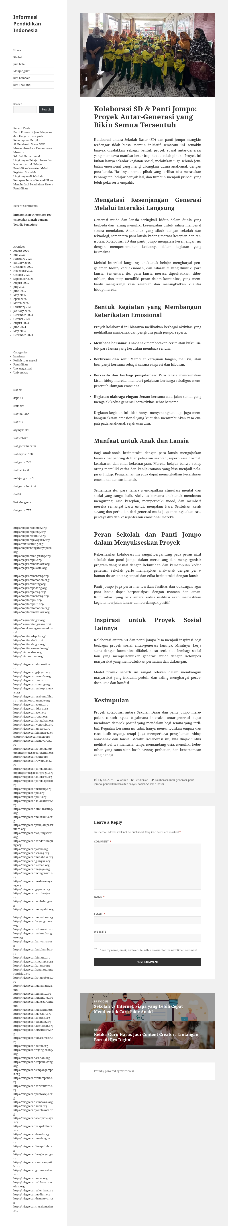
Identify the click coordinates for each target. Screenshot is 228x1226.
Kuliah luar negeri (25, 360)
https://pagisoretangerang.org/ (32, 624)
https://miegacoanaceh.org (29, 712)
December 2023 (23, 335)
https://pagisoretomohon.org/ (31, 580)
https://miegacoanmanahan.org (33, 917)
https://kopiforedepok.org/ (29, 636)
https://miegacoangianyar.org (31, 861)
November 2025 (23, 271)
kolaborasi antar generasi (171, 780)
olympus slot (21, 430)
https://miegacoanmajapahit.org (33, 909)
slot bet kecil (21, 470)
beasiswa (19, 356)
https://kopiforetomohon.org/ (31, 608)
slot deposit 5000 (23, 454)
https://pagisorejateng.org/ (29, 592)
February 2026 (22, 259)
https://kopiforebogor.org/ (29, 644)
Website (100, 932)
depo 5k (18, 398)
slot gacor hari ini (24, 446)
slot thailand (21, 414)
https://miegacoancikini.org (30, 757)
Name (99, 897)
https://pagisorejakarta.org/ (30, 568)
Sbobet (17, 57)
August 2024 (21, 323)
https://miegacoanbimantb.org (32, 994)
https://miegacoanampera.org (31, 728)
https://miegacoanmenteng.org (32, 789)
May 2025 (19, 295)
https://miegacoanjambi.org (30, 849)
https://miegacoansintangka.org (33, 961)
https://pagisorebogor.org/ (29, 620)
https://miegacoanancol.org (30, 1178)
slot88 (17, 494)
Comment (102, 841)
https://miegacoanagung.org (30, 704)
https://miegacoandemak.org (31, 1134)
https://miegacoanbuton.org (30, 1046)
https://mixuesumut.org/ (28, 656)
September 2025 (23, 279)
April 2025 (20, 299)
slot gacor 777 (22, 462)
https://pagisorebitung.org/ (29, 584)
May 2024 (19, 331)
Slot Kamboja (21, 78)
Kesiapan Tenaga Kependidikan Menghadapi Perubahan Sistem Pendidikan (33, 184)
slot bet (17, 390)
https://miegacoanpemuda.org (32, 676)
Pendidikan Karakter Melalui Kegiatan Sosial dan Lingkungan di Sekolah (31, 172)
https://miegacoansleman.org (31, 865)
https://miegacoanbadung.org (31, 1018)
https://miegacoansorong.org (31, 853)
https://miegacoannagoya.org (31, 869)
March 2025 (21, 303)
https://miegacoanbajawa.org (31, 965)
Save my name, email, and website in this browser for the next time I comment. (148, 950)
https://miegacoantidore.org (30, 708)
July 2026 (19, 255)
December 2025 (23, 267)
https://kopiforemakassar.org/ (31, 612)
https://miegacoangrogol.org (35, 773)
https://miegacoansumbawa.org (33, 1102)
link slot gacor (22, 502)
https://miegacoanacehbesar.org (33, 1026)
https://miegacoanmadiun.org (31, 1194)
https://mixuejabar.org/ (27, 652)
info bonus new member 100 (32, 215)
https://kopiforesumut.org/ (29, 536)
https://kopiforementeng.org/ (31, 596)
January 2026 (22, 263)
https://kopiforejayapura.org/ (31, 540)
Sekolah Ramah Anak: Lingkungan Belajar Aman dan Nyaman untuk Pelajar (33, 160)
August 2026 (21, 251)
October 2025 (21, 275)
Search (17, 104)
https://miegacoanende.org (33, 700)
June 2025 (19, 291)
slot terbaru (20, 438)
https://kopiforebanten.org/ (30, 528)
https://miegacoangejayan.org (31, 672)
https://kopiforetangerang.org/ (32, 556)
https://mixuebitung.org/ (28, 544)
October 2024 (21, 319)
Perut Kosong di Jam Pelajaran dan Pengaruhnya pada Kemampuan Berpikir (32, 136)
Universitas (20, 372)
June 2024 (19, 327)
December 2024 (23, 315)
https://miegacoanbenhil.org (35, 753)
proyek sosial (137, 784)
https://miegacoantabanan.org (32, 1022)
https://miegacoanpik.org (28, 793)
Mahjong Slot (21, 71)
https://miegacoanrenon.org (30, 680)
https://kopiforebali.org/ (28, 640)
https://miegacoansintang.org (31, 684)
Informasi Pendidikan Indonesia (27, 23)
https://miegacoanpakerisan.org (33, 1190)
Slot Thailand (22, 85)
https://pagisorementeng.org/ (31, 576)
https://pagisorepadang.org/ (30, 588)
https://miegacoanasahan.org (31, 1058)
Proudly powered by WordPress (114, 1071)
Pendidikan (20, 364)
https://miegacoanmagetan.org (32, 1014)
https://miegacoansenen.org (32, 737)
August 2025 (21, 283)
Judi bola (19, 64)
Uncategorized (22, 368)
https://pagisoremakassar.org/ (31, 564)
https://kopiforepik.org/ (27, 600)
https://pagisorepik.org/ (27, 560)
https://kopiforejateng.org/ (29, 532)
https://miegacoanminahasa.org (33, 857)
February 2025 (22, 307)
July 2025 (19, 287)
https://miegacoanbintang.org (31, 957)
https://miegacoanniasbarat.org (33, 1010)
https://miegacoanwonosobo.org (33, 724)
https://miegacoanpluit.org (29, 797)
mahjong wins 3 (23, 478)
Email (99, 914)
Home (17, 50)
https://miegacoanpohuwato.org (33, 929)
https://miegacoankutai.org (30, 1106)
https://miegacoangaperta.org (31, 889)
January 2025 (22, 311)
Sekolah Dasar (155, 784)
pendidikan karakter (115, 784)
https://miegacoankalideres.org (32, 777)
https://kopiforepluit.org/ (28, 604)
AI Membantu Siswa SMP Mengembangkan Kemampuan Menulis (32, 148)
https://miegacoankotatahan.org (33, 720)
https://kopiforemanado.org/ (30, 648)
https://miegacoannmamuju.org (33, 998)
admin (124, 780)
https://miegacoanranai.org (30, 716)
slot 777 (18, 422)
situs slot (18, 406)
